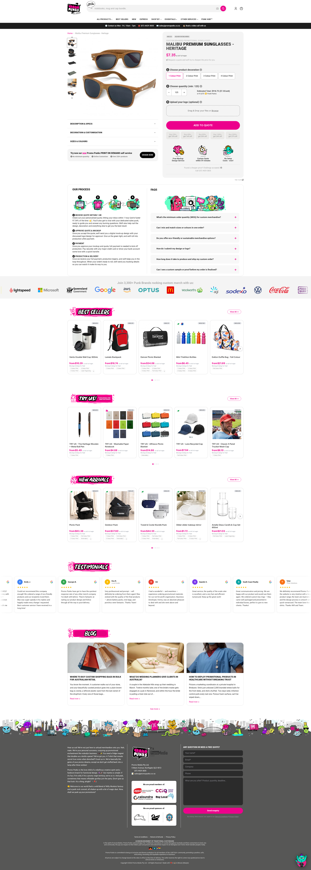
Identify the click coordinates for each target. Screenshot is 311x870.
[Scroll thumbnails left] (72, 37)
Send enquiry (213, 810)
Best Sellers (122, 19)
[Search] (223, 8)
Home (70, 33)
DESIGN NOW (147, 155)
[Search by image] (217, 8)
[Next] (240, 348)
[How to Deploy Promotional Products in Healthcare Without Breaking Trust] (215, 658)
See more (155, 709)
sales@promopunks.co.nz (169, 26)
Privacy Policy (233, 816)
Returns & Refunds (156, 837)
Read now (74, 698)
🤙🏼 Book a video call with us (194, 26)
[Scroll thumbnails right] (72, 98)
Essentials (170, 19)
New (134, 19)
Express (144, 19)
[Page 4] (157, 380)
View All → (234, 312)
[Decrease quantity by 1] (168, 92)
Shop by (155, 19)
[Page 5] (158, 380)
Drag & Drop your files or (203, 110)
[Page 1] (152, 380)
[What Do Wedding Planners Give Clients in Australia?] (155, 658)
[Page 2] (153, 380)
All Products (104, 19)
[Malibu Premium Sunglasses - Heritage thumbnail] (72, 43)
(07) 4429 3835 (147, 26)
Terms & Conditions (221, 816)
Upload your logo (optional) (184, 102)
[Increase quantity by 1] (184, 92)
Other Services (189, 19)
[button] (203, 60)
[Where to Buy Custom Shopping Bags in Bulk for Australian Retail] (96, 658)
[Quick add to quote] (98, 371)
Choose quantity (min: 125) (184, 86)
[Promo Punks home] (74, 8)
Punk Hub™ (206, 19)
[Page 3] (155, 380)
